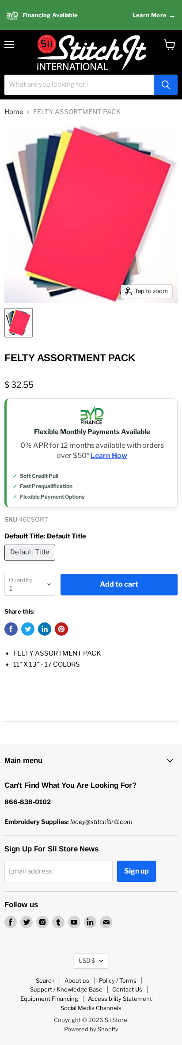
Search (45, 980)
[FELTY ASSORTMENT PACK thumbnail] (18, 323)
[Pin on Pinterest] (61, 629)
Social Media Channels (91, 1007)
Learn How (109, 455)
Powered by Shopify (91, 1029)
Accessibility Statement (120, 998)
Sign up (136, 871)
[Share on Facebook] (11, 629)
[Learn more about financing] (91, 15)
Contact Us (127, 989)
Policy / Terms (117, 980)
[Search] (166, 85)
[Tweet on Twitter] (27, 629)
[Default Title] (30, 563)
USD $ (87, 960)
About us (76, 980)
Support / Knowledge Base (66, 989)
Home (13, 112)
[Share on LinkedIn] (44, 629)
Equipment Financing (49, 998)
